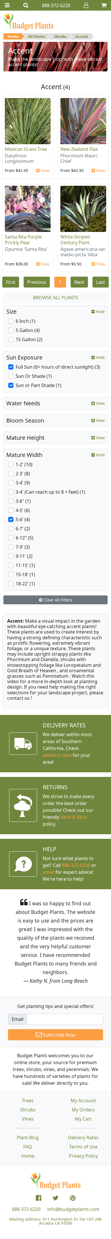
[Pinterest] (73, 1198)
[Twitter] (56, 1198)
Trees (28, 1100)
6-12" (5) (24, 538)
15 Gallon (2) (29, 339)
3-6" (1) (23, 501)
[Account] (86, 5)
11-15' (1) (25, 565)
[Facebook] (38, 1198)
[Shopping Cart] (104, 5)
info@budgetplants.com (73, 1209)
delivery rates (57, 755)
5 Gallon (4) (28, 330)
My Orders (83, 1110)
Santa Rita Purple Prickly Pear (23, 239)
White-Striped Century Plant (75, 239)
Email (17, 1019)
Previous (36, 282)
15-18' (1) (25, 574)
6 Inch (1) (25, 321)
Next (79, 282)
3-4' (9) (23, 483)
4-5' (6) (23, 510)
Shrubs (60, 36)
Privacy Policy (83, 1156)
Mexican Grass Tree (26, 149)
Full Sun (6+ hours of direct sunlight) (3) (58, 367)
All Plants (36, 36)
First (10, 282)
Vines (28, 1119)
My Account (83, 1100)
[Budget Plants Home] (28, 21)
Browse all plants (55, 297)
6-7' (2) (23, 528)
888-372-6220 (76, 865)
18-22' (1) (25, 584)
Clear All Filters (57, 600)
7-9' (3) (23, 547)
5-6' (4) (23, 519)
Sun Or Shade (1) (34, 376)
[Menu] (7, 5)
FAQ (27, 1147)
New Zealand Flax (79, 149)
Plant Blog (28, 1137)
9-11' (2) (24, 556)
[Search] (26, 5)
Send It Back (73, 817)
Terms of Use (83, 1147)
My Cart (83, 1119)
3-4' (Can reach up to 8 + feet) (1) (50, 492)
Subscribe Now (58, 1035)
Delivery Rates (83, 1137)
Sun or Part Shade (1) (38, 385)
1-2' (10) (24, 464)
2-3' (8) (23, 473)
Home (13, 36)
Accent (81, 36)
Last (100, 282)
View (45, 170)
